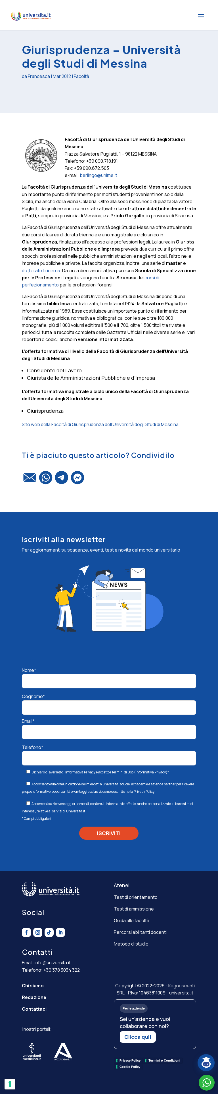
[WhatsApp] (46, 480)
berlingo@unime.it (98, 175)
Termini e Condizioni (164, 1060)
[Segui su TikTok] (49, 932)
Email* (28, 721)
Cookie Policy (130, 1067)
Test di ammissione (134, 909)
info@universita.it (53, 962)
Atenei (121, 885)
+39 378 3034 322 (61, 970)
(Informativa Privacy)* (151, 772)
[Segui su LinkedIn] (60, 932)
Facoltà (81, 76)
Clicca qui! (137, 1036)
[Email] (30, 480)
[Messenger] (77, 480)
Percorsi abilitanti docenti (140, 932)
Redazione (34, 997)
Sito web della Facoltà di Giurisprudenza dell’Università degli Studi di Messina (100, 424)
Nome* (29, 670)
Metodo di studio (131, 944)
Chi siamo (33, 985)
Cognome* (33, 696)
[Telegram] (62, 480)
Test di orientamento (136, 897)
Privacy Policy (144, 791)
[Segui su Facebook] (26, 932)
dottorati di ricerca (41, 270)
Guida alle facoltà (131, 920)
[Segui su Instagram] (37, 932)
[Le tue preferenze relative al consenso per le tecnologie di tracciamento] (10, 1084)
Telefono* (32, 747)
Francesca (39, 76)
